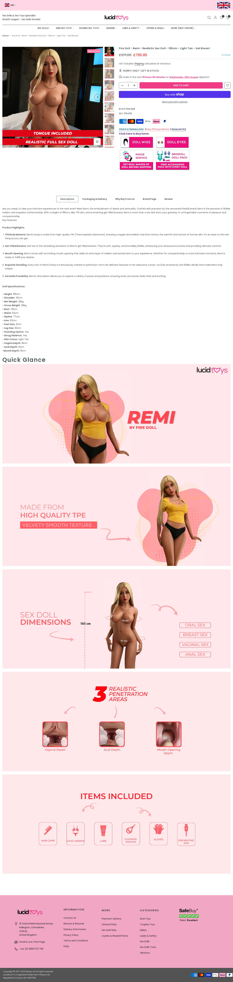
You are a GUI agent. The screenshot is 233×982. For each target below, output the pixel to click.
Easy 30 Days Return (157, 129)
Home (5, 35)
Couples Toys (147, 924)
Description (67, 199)
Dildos (143, 930)
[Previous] (8, 97)
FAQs (66, 946)
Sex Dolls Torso (148, 947)
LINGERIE (110, 28)
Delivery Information (75, 929)
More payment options (175, 101)
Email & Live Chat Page (32, 941)
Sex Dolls (144, 941)
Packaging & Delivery (94, 199)
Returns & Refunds (74, 923)
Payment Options (111, 918)
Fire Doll (130, 108)
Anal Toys (145, 918)
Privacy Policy (71, 935)
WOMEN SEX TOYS (89, 28)
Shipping (139, 63)
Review (169, 199)
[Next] (97, 97)
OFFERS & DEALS (155, 28)
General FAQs (109, 924)
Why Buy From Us (125, 199)
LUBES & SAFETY (130, 28)
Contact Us (70, 917)
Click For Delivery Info (131, 129)
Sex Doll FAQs (109, 930)
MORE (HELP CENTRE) (182, 28)
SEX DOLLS (43, 28)
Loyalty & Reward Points (115, 935)
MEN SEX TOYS (64, 28)
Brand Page (149, 199)
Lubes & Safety (148, 935)
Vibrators (145, 952)
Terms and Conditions (76, 940)
